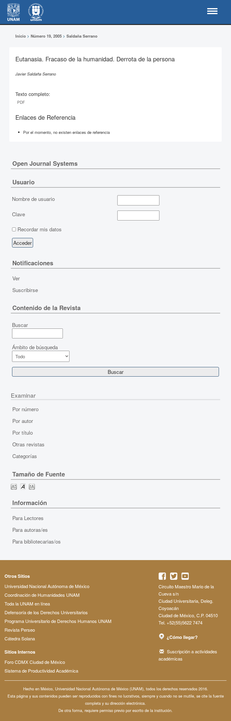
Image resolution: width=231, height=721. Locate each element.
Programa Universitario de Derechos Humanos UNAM (58, 621)
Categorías (24, 456)
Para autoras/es (30, 529)
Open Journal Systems (45, 163)
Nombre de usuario (33, 198)
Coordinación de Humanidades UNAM (42, 595)
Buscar (20, 324)
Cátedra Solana (20, 638)
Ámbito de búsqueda (35, 347)
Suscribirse (25, 290)
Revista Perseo (20, 630)
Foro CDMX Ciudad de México (35, 662)
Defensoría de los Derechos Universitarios (46, 612)
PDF (21, 102)
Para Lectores (28, 518)
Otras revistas (28, 444)
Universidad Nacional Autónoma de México (47, 586)
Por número (25, 409)
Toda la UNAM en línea (27, 603)
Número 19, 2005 (46, 36)
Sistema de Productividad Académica (41, 670)
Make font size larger (32, 486)
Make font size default (23, 486)
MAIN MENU (212, 11)
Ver (16, 278)
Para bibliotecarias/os (36, 541)
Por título (22, 432)
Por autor (22, 420)
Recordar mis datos (39, 229)
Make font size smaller (14, 486)
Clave (18, 214)
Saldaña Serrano (81, 36)
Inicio (20, 36)
